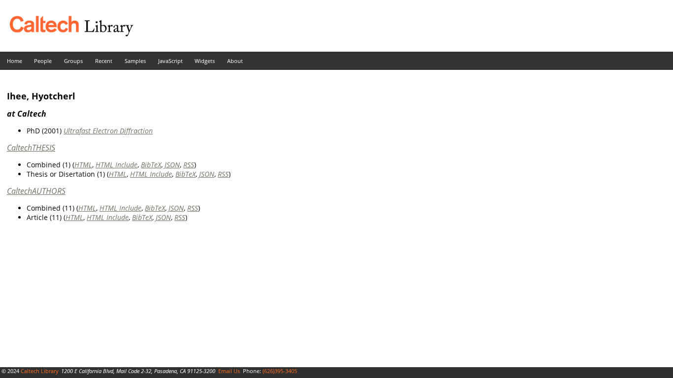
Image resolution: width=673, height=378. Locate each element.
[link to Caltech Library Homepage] (66, 33)
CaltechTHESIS (31, 147)
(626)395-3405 (280, 371)
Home (14, 60)
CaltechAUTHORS (36, 191)
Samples (135, 60)
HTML (83, 164)
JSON (172, 164)
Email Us (229, 371)
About (235, 60)
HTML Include (116, 164)
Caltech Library (40, 371)
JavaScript (170, 60)
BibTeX (151, 164)
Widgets (205, 60)
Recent (103, 60)
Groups (73, 60)
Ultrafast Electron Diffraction (108, 130)
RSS (188, 164)
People (43, 60)
